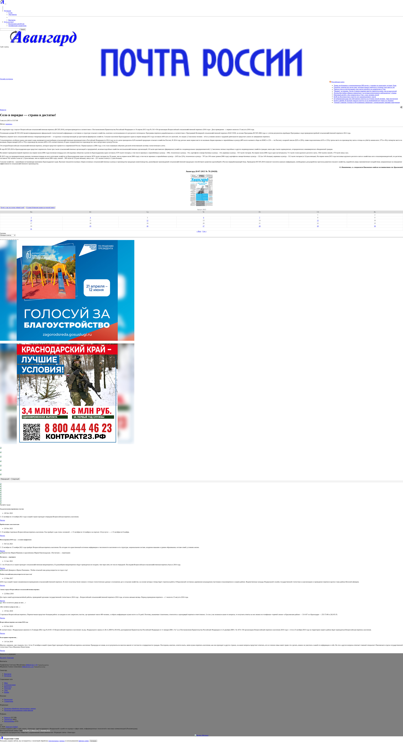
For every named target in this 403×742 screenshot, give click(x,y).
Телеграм (10, 658)
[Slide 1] (1, 239)
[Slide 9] (17, 239)
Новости (3, 110)
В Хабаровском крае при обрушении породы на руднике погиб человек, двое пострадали (326, 99)
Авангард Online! (11, 727)
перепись (9, 124)
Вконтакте (8, 687)
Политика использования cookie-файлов (18, 710)
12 (147, 220)
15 (318, 220)
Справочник (8, 701)
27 (203, 226)
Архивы (3, 233)
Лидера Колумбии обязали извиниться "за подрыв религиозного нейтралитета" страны (325, 93)
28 (259, 226)
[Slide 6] (11, 239)
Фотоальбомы (9, 721)
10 (31, 220)
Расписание (8, 699)
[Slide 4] (7, 239)
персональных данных (56, 741)
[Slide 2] (3, 239)
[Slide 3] (5, 239)
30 (375, 226)
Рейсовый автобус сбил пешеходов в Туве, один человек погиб (316, 95)
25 (90, 226)
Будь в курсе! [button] (9, 22)
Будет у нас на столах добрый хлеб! (12, 207)
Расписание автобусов (16, 24)
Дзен (6, 690)
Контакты (11, 20)
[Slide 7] (13, 239)
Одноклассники (10, 685)
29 (318, 226)
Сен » (204, 231)
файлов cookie (84, 741)
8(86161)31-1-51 (28, 667)
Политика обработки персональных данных (20, 708)
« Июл (199, 231)
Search (23, 29)
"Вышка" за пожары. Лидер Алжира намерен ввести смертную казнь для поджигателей (325, 91)
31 (31, 229)
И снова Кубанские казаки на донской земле (40, 207)
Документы (12, 14)
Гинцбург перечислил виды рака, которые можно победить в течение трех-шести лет (324, 87)
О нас (10, 13)
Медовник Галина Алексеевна (11, 667)
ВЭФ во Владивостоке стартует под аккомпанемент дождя (315, 97)
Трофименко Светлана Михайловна (13, 665)
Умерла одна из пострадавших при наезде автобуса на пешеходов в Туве (320, 89)
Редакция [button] (7, 11)
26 (147, 226)
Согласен (93, 741)
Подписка (7, 676)
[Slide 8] (15, 239)
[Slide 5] (9, 239)
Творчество (8, 719)
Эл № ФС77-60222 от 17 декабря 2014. (36, 730)
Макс (6, 683)
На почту (3, 658)
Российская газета (297, 82)
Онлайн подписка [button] (6, 79)
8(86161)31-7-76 (31, 665)
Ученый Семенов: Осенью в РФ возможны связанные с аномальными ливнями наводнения (327, 102)
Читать (2, 520)
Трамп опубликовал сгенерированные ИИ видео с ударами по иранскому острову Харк (325, 85)
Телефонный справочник (17, 26)
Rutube (6, 692)
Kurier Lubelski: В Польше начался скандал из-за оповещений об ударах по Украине (324, 100)
